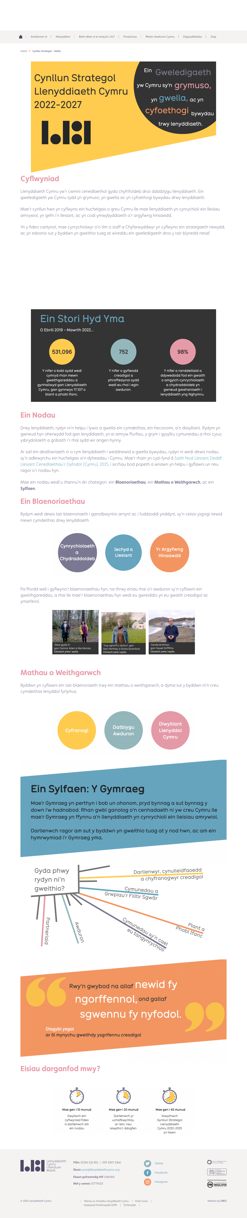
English (190, 7)
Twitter (158, 1163)
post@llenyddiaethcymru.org (100, 1169)
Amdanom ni (39, 36)
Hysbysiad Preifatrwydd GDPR (100, 1205)
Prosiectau (130, 36)
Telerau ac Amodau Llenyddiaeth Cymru (106, 1201)
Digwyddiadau (192, 36)
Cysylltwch (212, 7)
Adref (22, 36)
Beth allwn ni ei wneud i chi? (97, 36)
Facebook (161, 1172)
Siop (213, 36)
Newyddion (63, 36)
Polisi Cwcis (141, 1201)
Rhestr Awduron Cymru (160, 36)
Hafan (23, 51)
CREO (223, 1201)
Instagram (161, 1181)
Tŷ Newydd (130, 1205)
